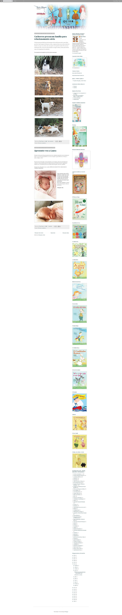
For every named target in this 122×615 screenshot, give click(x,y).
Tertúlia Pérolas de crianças (77, 511)
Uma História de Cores (77, 549)
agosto (76, 570)
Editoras (74, 523)
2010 (74, 599)
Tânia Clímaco (83, 36)
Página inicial (53, 232)
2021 (74, 558)
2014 (74, 592)
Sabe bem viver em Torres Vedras (79, 537)
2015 (74, 590)
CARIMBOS (75, 544)
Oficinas (74, 524)
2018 (74, 563)
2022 (74, 557)
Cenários (74, 527)
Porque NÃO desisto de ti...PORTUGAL (77, 517)
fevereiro (76, 583)
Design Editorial (76, 515)
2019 (74, 562)
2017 (74, 587)
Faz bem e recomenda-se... (42, 143)
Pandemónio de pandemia (77, 545)
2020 (74, 560)
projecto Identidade (76, 539)
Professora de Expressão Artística (79, 488)
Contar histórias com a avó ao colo (79, 507)
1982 (74, 601)
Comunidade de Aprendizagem (78, 498)
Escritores (75, 504)
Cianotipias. (75, 532)
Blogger (66, 611)
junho (76, 578)
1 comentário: (50, 226)
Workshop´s (75, 478)
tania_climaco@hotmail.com (77, 73)
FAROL (74, 500)
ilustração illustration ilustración (78, 475)
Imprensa (74, 508)
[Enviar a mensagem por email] (55, 141)
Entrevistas (75, 534)
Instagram (75, 86)
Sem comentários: (51, 141)
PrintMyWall (75, 535)
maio (75, 580)
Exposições (75, 479)
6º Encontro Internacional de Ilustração (79, 530)
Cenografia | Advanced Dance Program (79, 512)
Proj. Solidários (76, 490)
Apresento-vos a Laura (45, 151)
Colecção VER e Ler (76, 493)
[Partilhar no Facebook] (60, 141)
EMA (74, 496)
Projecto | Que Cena (76, 547)
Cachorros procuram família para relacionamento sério (79, 572)
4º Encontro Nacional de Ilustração (79, 501)
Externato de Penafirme (77, 528)
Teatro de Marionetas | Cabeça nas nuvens (79, 520)
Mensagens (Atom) (41, 234)
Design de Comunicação (77, 497)
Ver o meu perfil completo (76, 53)
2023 (74, 555)
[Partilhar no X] (58, 141)
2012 (74, 596)
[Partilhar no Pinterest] (61, 141)
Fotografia (75, 538)
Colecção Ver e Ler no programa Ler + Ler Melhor (79, 93)
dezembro (76, 565)
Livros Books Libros (76, 491)
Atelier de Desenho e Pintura (78, 481)
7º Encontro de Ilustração (77, 542)
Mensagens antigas (66, 232)
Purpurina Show (76, 99)
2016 (74, 589)
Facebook (75, 87)
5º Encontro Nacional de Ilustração (79, 521)
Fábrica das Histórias (76, 494)
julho (75, 576)
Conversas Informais (76, 97)
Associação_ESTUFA (77, 476)
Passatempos (75, 525)
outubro (76, 567)
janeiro (76, 585)
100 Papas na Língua (76, 541)
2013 (74, 594)
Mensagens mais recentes (39, 232)
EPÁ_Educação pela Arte (77, 482)
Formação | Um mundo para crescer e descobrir (79, 487)
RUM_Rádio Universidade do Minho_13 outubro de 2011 (78, 96)
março (76, 582)
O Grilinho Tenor (76, 510)
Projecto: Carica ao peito (77, 548)
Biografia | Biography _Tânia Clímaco (79, 80)
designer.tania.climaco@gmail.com (78, 75)
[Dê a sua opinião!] (57, 141)
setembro (76, 568)
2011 (74, 597)
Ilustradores (75, 505)
